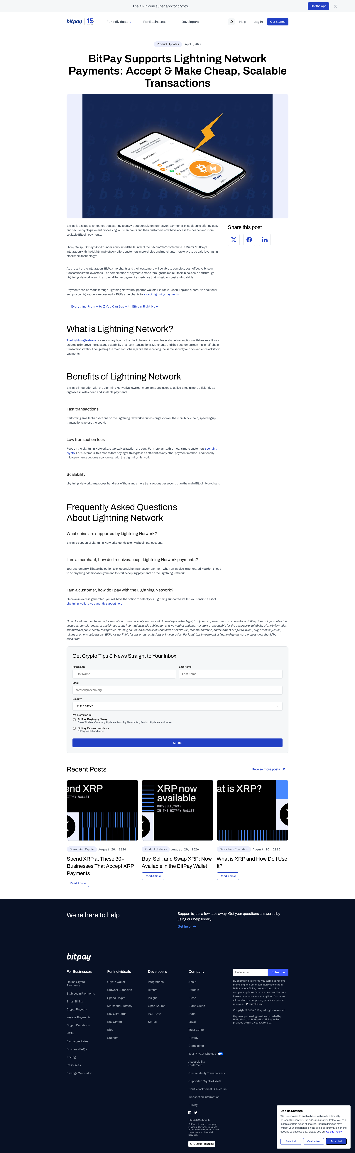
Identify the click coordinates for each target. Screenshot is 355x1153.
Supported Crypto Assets (204, 1081)
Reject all (291, 1141)
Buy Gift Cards (116, 1013)
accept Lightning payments (161, 294)
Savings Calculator (79, 1073)
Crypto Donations (78, 1025)
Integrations (156, 981)
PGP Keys (154, 1013)
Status (152, 1021)
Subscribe (278, 972)
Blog (110, 1029)
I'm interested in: (82, 715)
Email (75, 682)
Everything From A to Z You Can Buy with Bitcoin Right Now (114, 306)
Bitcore (152, 989)
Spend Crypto (116, 998)
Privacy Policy (254, 1003)
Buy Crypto (114, 1021)
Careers (193, 989)
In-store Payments (79, 1017)
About (192, 981)
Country (77, 699)
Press (192, 998)
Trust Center (196, 1029)
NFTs (70, 1033)
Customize (313, 1141)
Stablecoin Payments (81, 993)
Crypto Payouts (77, 1009)
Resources (74, 1065)
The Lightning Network (81, 340)
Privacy (193, 1037)
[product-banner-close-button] (335, 6)
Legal (192, 1021)
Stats (191, 1013)
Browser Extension (119, 989)
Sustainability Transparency (206, 1073)
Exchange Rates (77, 1041)
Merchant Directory (119, 1005)
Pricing (71, 1057)
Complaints (196, 1045)
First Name (78, 666)
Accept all (336, 1141)
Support (112, 1037)
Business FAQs (77, 1049)
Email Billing (75, 1001)
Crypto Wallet (116, 981)
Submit (177, 742)
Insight (152, 998)
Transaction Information (203, 1097)
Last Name (185, 666)
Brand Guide (196, 1005)
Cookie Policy (334, 1131)
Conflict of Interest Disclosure (207, 1089)
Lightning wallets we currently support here (94, 603)
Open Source (156, 1005)
